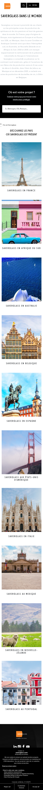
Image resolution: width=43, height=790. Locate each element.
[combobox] (21, 109)
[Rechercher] (23, 5)
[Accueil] (9, 7)
